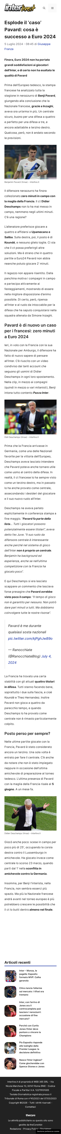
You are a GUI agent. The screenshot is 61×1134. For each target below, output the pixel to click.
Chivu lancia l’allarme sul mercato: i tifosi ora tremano (31, 991)
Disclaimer (45, 1128)
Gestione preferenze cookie (48, 1131)
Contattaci (30, 1106)
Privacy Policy (30, 1128)
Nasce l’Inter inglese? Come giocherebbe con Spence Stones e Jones (31, 1063)
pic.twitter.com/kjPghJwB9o (30, 638)
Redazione (15, 1128)
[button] (44, 8)
